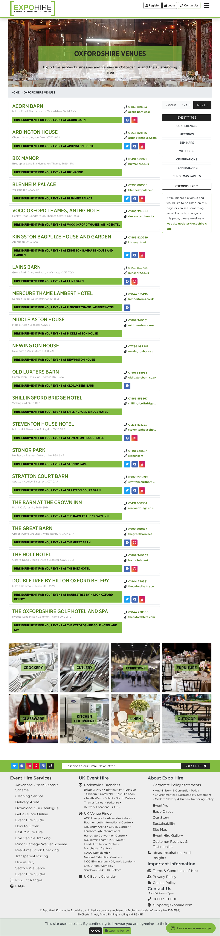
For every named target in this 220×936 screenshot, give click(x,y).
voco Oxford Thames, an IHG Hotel (57, 210)
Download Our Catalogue (36, 808)
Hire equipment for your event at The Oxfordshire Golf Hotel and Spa (65, 627)
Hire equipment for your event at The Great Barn (52, 542)
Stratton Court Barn (40, 476)
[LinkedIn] (43, 766)
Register (154, 5)
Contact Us (159, 888)
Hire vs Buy (24, 862)
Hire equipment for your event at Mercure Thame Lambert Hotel (64, 307)
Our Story (161, 817)
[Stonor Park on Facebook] (134, 464)
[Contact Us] (50, 766)
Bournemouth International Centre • (108, 822)
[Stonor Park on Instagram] (142, 464)
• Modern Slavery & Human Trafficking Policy (183, 799)
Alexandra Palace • (120, 818)
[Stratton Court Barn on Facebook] (134, 490)
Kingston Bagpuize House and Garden (61, 236)
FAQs (20, 886)
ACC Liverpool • (95, 818)
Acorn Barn (27, 106)
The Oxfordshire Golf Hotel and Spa (60, 611)
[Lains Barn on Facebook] (127, 281)
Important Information (171, 863)
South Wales (124, 798)
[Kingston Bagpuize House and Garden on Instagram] (142, 255)
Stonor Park (28, 450)
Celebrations (186, 159)
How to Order (26, 826)
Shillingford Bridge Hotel (47, 397)
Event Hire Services (31, 778)
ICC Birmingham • (96, 840)
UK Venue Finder (98, 813)
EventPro (160, 805)
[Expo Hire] (32, 8)
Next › (202, 105)
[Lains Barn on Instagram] (134, 281)
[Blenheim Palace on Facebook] (134, 199)
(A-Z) (116, 807)
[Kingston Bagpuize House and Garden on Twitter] (127, 255)
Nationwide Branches (102, 785)
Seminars (187, 143)
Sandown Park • (95, 870)
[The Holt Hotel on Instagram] (134, 569)
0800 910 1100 (165, 899)
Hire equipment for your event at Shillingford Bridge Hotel (61, 412)
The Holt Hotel (31, 554)
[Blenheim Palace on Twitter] (127, 199)
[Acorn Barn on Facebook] (127, 120)
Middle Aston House (38, 319)
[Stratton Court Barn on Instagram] (142, 490)
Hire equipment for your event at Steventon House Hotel (59, 438)
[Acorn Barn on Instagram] (134, 120)
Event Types (186, 117)
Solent (109, 798)
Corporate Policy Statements (177, 785)
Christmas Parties (187, 176)
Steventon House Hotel (43, 424)
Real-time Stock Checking (37, 850)
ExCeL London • (120, 827)
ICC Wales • (117, 840)
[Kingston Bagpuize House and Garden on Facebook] (134, 255)
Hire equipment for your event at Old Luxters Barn (54, 385)
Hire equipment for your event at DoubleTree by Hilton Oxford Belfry (63, 597)
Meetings (187, 134)
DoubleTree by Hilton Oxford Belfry (60, 580)
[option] (33, 667)
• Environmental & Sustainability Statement (182, 795)
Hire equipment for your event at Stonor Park (50, 464)
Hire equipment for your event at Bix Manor (48, 172)
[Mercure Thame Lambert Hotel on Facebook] (127, 307)
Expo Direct (163, 811)
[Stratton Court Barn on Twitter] (127, 490)
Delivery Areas (27, 802)
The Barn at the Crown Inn (47, 502)
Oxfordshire (185, 186)
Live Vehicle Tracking (33, 838)
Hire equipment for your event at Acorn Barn (50, 120)
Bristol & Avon (93, 789)
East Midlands (125, 794)
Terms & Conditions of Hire (175, 870)
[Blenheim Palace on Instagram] (142, 199)
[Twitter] (14, 766)
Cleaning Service (29, 796)
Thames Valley (94, 802)
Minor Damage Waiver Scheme (41, 844)
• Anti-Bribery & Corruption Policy (176, 790)
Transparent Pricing (31, 856)
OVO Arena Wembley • (100, 866)
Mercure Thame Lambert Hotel (52, 293)
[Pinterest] (36, 766)
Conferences (186, 126)
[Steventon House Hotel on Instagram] (134, 438)
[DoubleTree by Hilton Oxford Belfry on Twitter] (127, 599)
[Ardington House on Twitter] (127, 146)
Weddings (186, 151)
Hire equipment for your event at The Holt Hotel (52, 568)
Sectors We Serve (30, 868)
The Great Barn (32, 528)
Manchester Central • (98, 848)
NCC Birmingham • (97, 861)
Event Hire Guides (30, 874)
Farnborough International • (103, 831)
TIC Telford (114, 870)
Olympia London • (123, 861)
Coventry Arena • (96, 827)
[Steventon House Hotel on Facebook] (127, 438)
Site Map (160, 829)
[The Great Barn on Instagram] (134, 543)
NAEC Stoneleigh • (97, 853)
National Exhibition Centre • (103, 857)
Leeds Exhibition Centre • (101, 844)
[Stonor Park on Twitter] (127, 464)
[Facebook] (22, 766)
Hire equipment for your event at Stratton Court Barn (57, 490)
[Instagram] (29, 766)
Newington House (35, 345)
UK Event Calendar (100, 876)
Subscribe (194, 766)
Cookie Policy (164, 882)
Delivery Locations (96, 807)
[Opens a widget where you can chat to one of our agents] (191, 928)
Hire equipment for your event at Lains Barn (49, 281)
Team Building (186, 168)
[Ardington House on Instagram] (142, 146)
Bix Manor (25, 158)
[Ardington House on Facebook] (134, 146)
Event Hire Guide (29, 820)
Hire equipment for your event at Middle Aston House (56, 333)
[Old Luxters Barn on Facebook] (127, 386)
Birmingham (114, 789)
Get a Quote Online (31, 814)
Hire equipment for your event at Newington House (54, 360)
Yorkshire (113, 802)
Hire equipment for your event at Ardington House (54, 146)
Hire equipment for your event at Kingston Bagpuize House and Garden (63, 253)
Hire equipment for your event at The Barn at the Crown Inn (61, 516)
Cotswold (106, 794)
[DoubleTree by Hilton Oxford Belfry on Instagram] (142, 599)
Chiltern (91, 794)
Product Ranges (29, 880)
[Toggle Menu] (206, 5)
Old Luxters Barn (35, 371)
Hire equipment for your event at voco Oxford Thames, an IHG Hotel (67, 224)
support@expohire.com (172, 905)
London (130, 789)
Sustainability (164, 823)
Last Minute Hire (29, 832)
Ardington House (35, 132)
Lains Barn (26, 267)
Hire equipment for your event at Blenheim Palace (53, 198)
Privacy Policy (164, 876)
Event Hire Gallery (168, 835)
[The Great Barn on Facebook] (127, 543)
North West (94, 798)
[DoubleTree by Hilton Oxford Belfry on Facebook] (134, 599)
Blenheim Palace (34, 184)
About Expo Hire (165, 778)
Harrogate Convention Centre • (105, 835)
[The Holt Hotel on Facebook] (127, 569)
